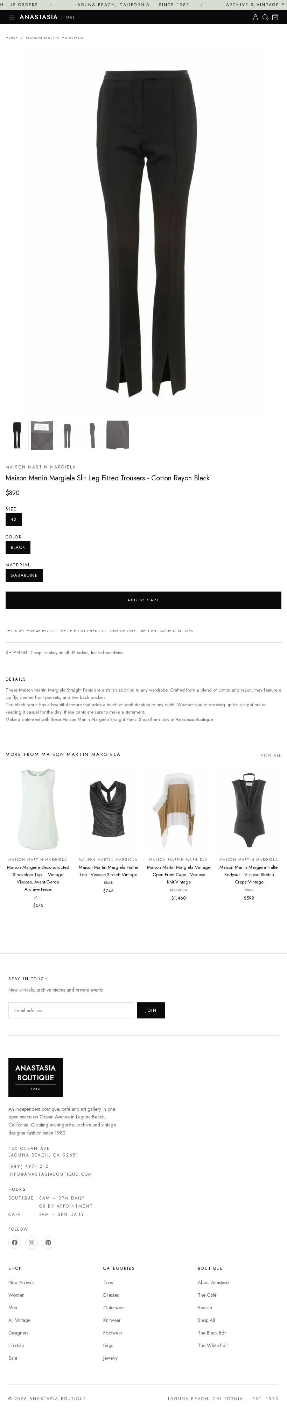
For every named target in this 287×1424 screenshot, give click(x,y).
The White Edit (212, 1345)
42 (13, 519)
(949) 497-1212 (28, 1166)
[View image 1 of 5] (17, 435)
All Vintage (19, 1320)
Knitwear (112, 1320)
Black (18, 547)
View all (271, 755)
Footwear (112, 1332)
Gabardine (24, 575)
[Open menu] (12, 17)
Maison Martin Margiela (54, 38)
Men (12, 1307)
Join (151, 1010)
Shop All (206, 1320)
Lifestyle (16, 1345)
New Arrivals (21, 1282)
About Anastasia (214, 1282)
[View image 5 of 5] (117, 435)
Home (12, 38)
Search (205, 1307)
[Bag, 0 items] (275, 17)
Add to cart (143, 600)
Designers (18, 1332)
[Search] (265, 17)
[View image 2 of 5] (42, 435)
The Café (207, 1294)
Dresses (111, 1294)
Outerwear (114, 1307)
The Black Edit (212, 1332)
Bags (108, 1345)
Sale (12, 1357)
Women (16, 1294)
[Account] (255, 17)
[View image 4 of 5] (92, 435)
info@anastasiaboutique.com (50, 1174)
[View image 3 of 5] (67, 435)
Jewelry (110, 1357)
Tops (108, 1282)
